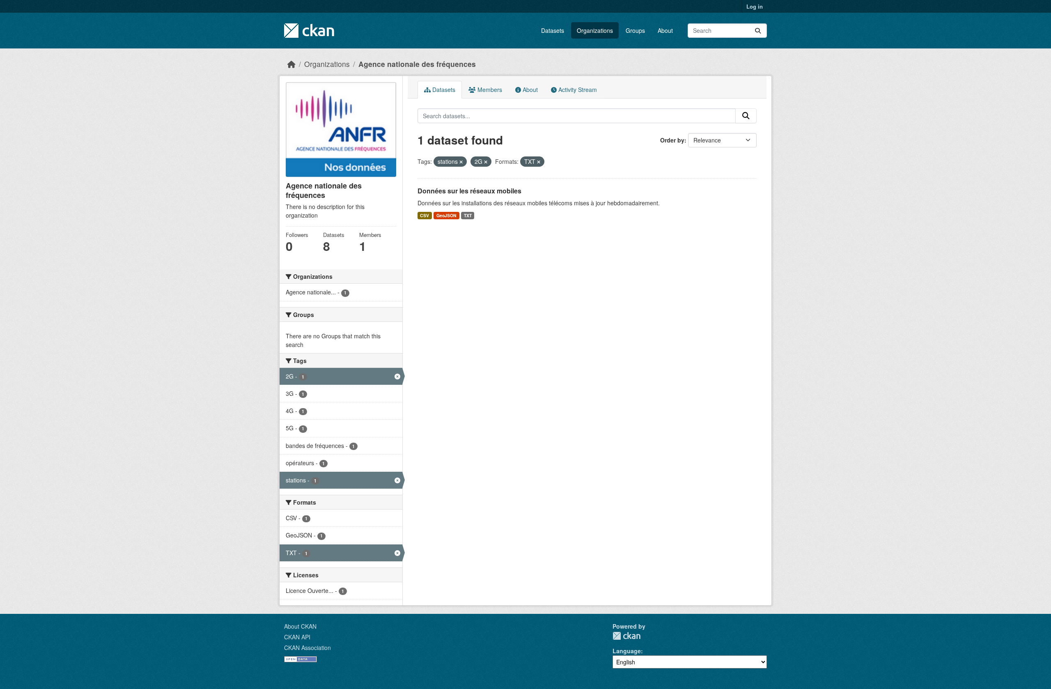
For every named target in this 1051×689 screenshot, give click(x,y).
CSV (424, 215)
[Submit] (758, 30)
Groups (635, 30)
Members (489, 89)
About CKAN (300, 626)
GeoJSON (446, 215)
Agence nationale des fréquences (417, 64)
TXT (468, 215)
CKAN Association (307, 647)
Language (627, 651)
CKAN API (297, 637)
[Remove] (461, 161)
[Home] (291, 64)
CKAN (626, 636)
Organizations (595, 30)
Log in (754, 6)
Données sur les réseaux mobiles (469, 190)
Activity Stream (577, 89)
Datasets (552, 30)
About (665, 30)
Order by (672, 140)
